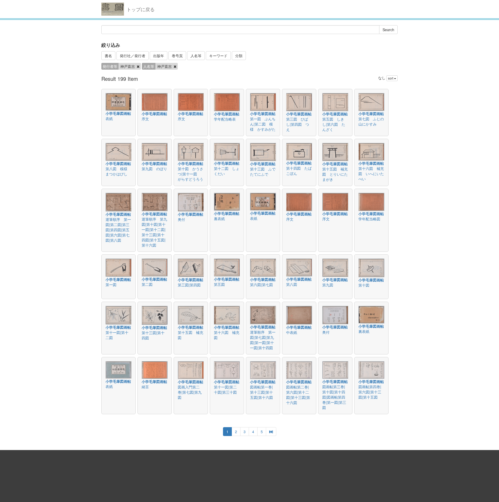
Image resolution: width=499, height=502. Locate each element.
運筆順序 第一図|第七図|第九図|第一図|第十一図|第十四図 (262, 339)
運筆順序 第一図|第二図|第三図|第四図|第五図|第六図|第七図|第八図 (118, 230)
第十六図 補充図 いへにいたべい (371, 173)
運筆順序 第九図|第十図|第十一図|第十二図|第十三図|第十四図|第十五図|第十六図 (154, 232)
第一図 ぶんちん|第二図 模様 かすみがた (262, 124)
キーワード (218, 55)
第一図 (111, 284)
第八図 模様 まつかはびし (118, 171)
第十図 (363, 285)
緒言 (145, 386)
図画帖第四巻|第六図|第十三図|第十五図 (369, 392)
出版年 (158, 55)
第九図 (327, 284)
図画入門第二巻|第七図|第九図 (190, 392)
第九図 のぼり (154, 168)
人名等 (196, 55)
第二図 (147, 284)
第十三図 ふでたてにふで (262, 171)
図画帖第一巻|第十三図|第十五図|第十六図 (261, 392)
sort (391, 78)
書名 (108, 55)
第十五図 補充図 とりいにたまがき (335, 174)
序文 (145, 118)
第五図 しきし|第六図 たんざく (333, 124)
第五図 (219, 284)
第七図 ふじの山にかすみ (371, 121)
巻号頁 (177, 55)
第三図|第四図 (189, 284)
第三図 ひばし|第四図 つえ (297, 124)
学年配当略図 (369, 218)
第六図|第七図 (261, 284)
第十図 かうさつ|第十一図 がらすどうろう (190, 174)
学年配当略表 (225, 119)
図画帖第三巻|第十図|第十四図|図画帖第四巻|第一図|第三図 (334, 397)
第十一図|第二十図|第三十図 (225, 389)
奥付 (181, 219)
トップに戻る (141, 9)
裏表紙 (219, 218)
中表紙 (291, 332)
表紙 (109, 118)
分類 (238, 55)
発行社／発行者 (132, 55)
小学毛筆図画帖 (118, 113)
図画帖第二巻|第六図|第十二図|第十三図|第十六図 (298, 394)
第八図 (291, 284)
